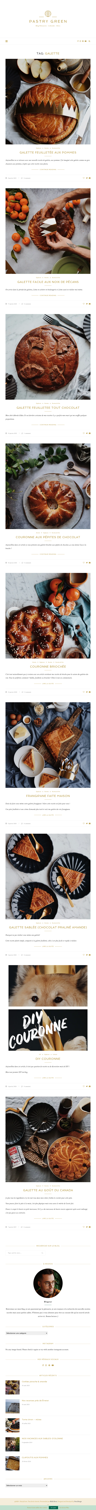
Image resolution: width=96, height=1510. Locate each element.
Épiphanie (38, 148)
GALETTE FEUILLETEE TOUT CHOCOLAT (48, 407)
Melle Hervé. (53, 1501)
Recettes (46, 148)
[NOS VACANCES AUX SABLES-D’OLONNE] (13, 1444)
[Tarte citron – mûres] (13, 1425)
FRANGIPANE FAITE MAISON (48, 796)
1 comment (27, 433)
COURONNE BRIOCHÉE (48, 666)
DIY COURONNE (48, 1059)
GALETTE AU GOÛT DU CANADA (48, 1190)
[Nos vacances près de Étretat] (13, 1406)
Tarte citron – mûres (31, 1419)
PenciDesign (78, 1501)
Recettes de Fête (56, 148)
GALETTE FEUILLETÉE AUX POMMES (48, 152)
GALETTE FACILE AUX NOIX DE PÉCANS (48, 282)
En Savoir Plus (64, 1507)
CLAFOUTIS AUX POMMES (35, 1457)
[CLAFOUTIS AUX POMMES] (13, 1463)
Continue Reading (48, 169)
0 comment (27, 178)
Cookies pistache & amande (34, 1381)
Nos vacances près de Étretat (35, 1400)
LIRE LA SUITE (48, 683)
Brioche (38, 533)
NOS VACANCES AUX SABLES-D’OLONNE (42, 1438)
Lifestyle (55, 1054)
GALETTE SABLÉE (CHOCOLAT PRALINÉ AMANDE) (48, 927)
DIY (40, 1054)
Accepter (53, 1508)
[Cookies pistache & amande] (13, 1387)
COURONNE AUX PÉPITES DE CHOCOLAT (48, 537)
